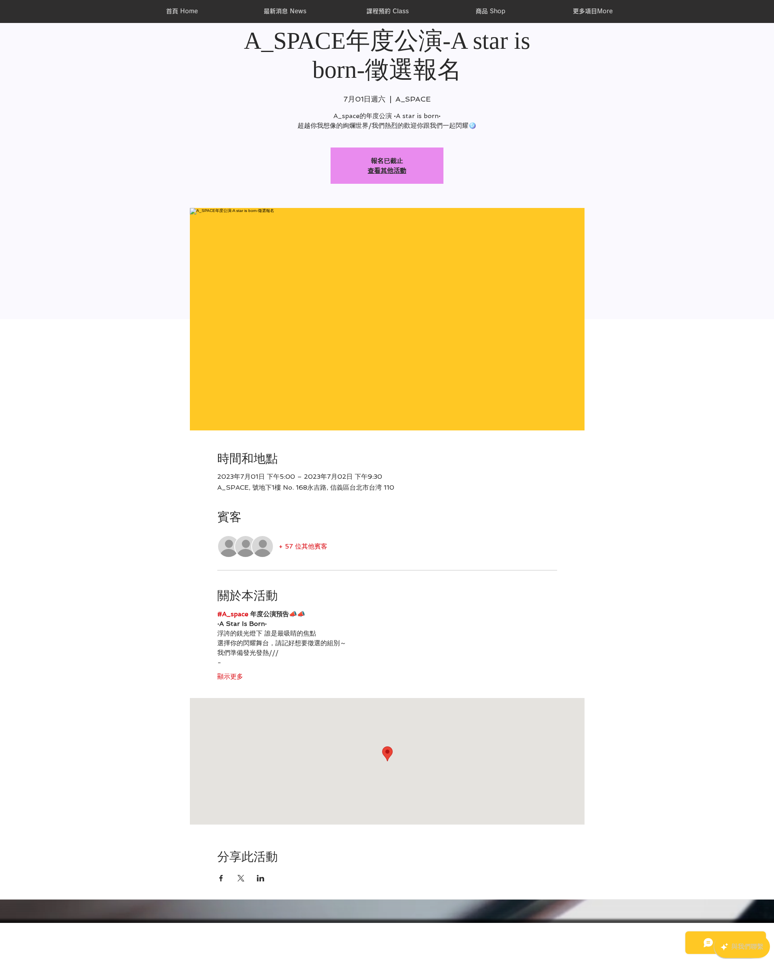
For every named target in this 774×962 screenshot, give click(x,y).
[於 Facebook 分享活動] (221, 878)
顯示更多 (230, 676)
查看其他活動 (387, 170)
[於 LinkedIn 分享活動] (260, 878)
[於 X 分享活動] (241, 878)
